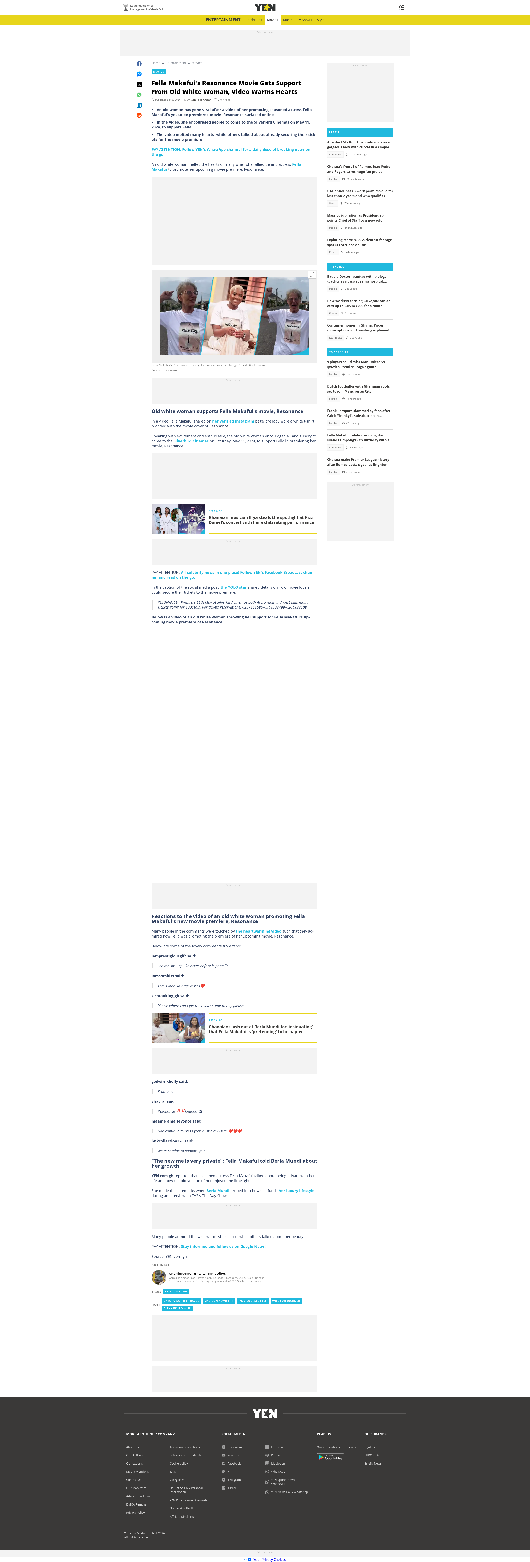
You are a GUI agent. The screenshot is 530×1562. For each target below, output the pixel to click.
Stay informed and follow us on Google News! (223, 1246)
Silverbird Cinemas (190, 440)
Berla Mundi (217, 1190)
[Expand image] (312, 275)
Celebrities (254, 20)
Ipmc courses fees (252, 1301)
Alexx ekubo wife (177, 1308)
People (333, 227)
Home (156, 63)
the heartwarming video (258, 931)
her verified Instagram (233, 421)
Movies (272, 20)
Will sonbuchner (286, 1301)
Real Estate (335, 337)
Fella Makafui (176, 1291)
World (332, 203)
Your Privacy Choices (269, 1559)
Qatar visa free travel (181, 1301)
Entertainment (223, 20)
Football (333, 179)
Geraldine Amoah (201, 99)
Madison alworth (218, 1301)
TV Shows (304, 20)
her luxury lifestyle (296, 1190)
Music (287, 20)
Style (320, 20)
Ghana (333, 313)
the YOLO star (234, 587)
